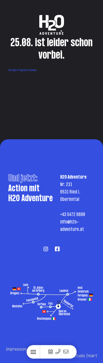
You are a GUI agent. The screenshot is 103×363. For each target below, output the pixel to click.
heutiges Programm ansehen (22, 70)
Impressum (16, 349)
